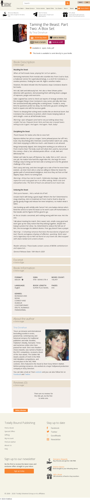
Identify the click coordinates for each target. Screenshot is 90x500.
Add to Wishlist (58, 37)
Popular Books (84, 8)
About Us (8, 445)
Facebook (17, 374)
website (39, 372)
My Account (9, 438)
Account (80, 2)
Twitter (27, 374)
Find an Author (40, 8)
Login (87, 2)
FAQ (6, 449)
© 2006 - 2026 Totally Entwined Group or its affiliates (25, 493)
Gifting (7, 435)
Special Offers (50, 8)
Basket (72, 8)
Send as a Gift (57, 42)
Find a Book (9, 428)
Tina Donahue (40, 32)
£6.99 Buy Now (40, 37)
